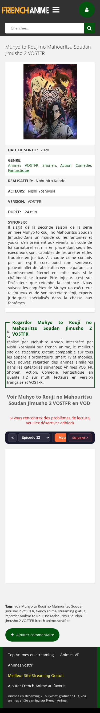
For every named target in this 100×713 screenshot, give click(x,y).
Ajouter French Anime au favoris (37, 685)
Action (65, 165)
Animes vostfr (20, 665)
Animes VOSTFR (23, 165)
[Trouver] (89, 28)
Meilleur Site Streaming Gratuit (36, 675)
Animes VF (69, 654)
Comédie (83, 165)
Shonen (49, 165)
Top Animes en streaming (31, 654)
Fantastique (18, 170)
